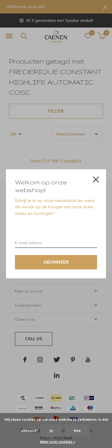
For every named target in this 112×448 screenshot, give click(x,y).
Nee (77, 430)
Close (96, 179)
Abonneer (56, 262)
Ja (51, 430)
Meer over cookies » (57, 441)
